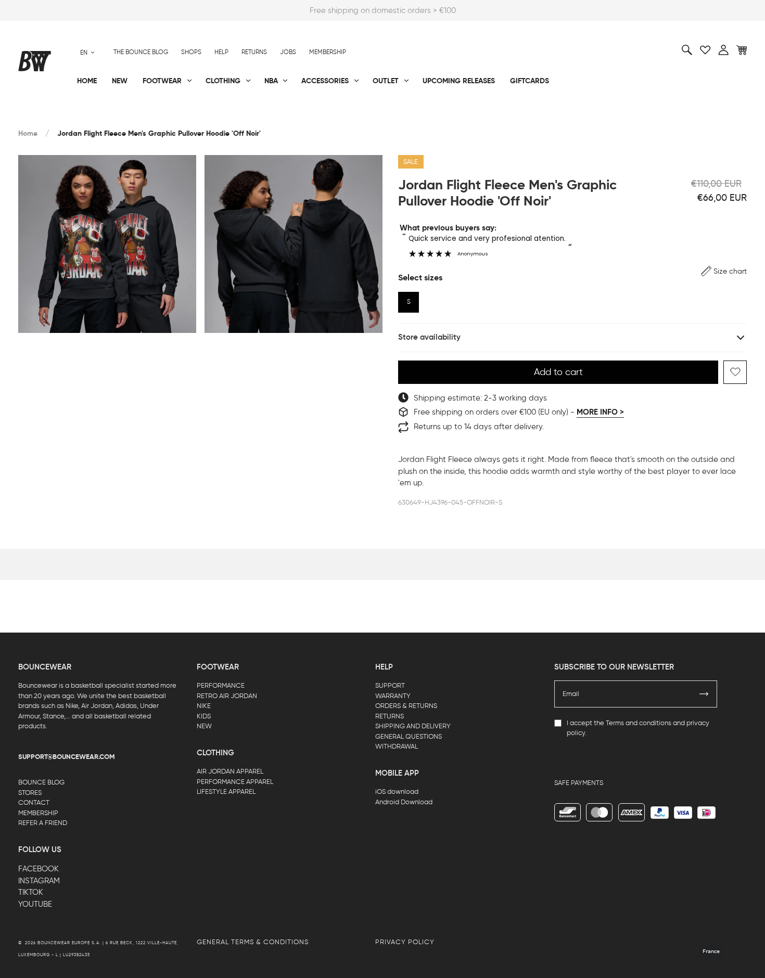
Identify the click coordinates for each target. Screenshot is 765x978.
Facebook (38, 868)
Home (27, 133)
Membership (327, 52)
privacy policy (405, 942)
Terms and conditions (638, 723)
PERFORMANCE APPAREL (235, 782)
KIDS (204, 716)
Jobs (288, 52)
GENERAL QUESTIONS (408, 736)
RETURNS (389, 716)
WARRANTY (393, 696)
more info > (600, 412)
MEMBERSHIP (38, 813)
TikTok (30, 892)
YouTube (35, 904)
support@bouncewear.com (66, 757)
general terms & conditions (253, 942)
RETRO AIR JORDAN (227, 696)
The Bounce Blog (140, 52)
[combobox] (87, 52)
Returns (254, 52)
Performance (43, 115)
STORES (30, 792)
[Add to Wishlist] (735, 372)
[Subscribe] (704, 693)
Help (221, 52)
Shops (191, 52)
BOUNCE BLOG (41, 782)
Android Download (403, 802)
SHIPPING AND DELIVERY (413, 726)
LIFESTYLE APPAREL (226, 791)
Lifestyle (278, 115)
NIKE (204, 706)
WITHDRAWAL (396, 746)
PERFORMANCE (221, 685)
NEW (204, 726)
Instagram (39, 880)
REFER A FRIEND (42, 823)
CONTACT (33, 802)
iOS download (396, 791)
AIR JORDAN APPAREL (230, 771)
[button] (724, 271)
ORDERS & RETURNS (406, 706)
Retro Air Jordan (173, 115)
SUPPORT (390, 685)
